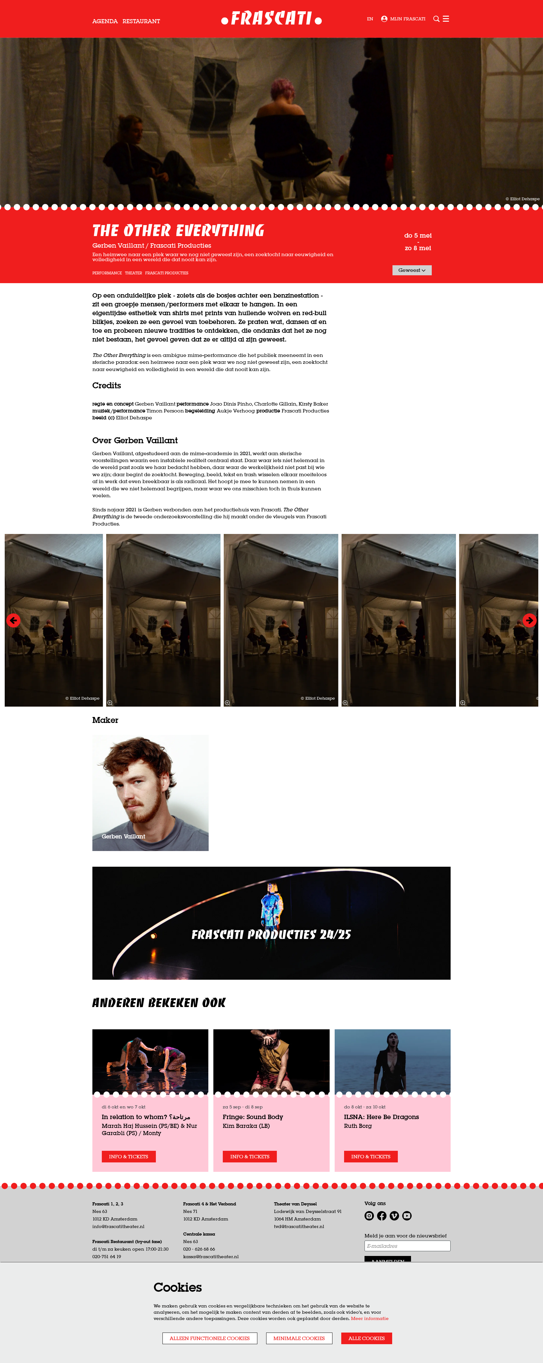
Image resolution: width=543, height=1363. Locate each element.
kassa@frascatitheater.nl (211, 1256)
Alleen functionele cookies (210, 1338)
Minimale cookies (299, 1338)
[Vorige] (13, 620)
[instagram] (369, 1215)
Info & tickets (128, 1156)
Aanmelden (387, 1261)
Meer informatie (370, 1318)
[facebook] (382, 1215)
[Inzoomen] (227, 703)
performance (107, 273)
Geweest (409, 270)
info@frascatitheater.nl (118, 1226)
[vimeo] (394, 1215)
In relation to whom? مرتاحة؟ (146, 1117)
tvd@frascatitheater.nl (299, 1226)
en (370, 19)
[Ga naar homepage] (271, 19)
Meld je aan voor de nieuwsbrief (406, 1235)
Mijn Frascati (407, 19)
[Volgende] (530, 620)
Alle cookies (366, 1338)
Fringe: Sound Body (253, 1117)
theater (133, 273)
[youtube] (407, 1215)
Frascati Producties (166, 273)
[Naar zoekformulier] (436, 19)
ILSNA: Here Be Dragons (381, 1117)
